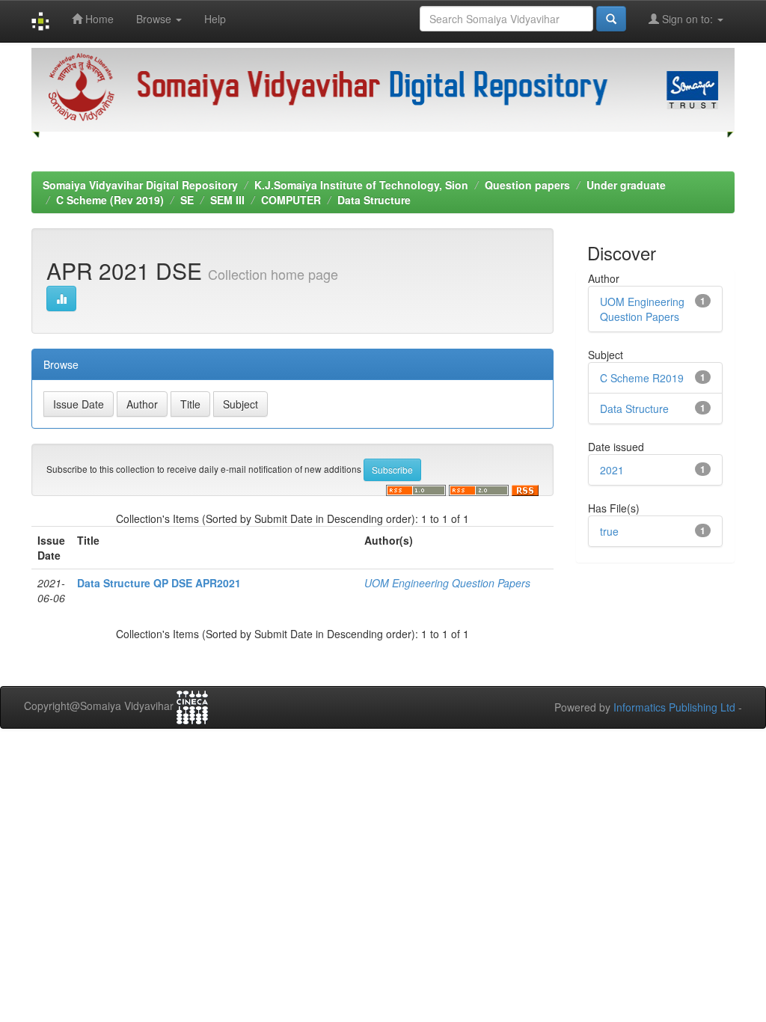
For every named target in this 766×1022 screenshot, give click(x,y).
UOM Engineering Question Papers (447, 582)
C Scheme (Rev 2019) (110, 199)
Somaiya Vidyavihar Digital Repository (140, 184)
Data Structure (374, 199)
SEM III (227, 199)
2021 (612, 469)
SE (187, 199)
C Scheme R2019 (642, 377)
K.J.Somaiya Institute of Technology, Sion (361, 184)
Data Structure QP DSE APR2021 (159, 582)
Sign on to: (687, 18)
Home (98, 18)
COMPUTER (291, 199)
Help (215, 18)
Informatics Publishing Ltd (674, 707)
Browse (155, 18)
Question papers (527, 184)
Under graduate (626, 184)
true (609, 531)
